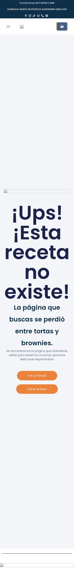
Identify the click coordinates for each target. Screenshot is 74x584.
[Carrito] (62, 26)
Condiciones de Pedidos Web (37, 2)
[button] (8, 26)
